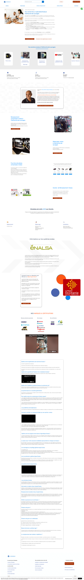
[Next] (9, 576)
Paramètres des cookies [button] (68, 578)
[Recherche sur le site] (43, 2)
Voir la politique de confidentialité (23, 578)
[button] (42, 566)
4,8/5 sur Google (71, 77)
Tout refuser (75, 578)
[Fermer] (82, 578)
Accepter (80, 578)
